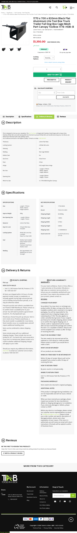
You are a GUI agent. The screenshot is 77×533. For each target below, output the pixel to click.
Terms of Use (37, 528)
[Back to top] (71, 519)
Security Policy (58, 528)
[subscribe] (73, 496)
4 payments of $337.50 (44, 52)
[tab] (8, 117)
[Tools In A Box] (6, 7)
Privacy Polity (48, 528)
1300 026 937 (42, 138)
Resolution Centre (32, 497)
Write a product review (13, 453)
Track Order (30, 494)
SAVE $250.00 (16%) (53, 42)
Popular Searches (5, 532)
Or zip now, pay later (65, 52)
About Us (42, 499)
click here (6, 351)
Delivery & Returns (45, 117)
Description (10, 117)
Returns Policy (44, 496)
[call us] (50, 7)
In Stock (37, 45)
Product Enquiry (68, 81)
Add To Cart (53, 75)
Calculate (65, 97)
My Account (30, 491)
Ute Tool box (32, 133)
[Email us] (55, 501)
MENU (73, 7)
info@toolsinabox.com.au (50, 414)
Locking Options (35, 58)
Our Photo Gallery (45, 508)
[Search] (56, 7)
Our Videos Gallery (45, 505)
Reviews (63, 117)
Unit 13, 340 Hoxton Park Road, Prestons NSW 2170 (15, 495)
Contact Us (43, 502)
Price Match (51, 80)
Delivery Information (43, 491)
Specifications (26, 117)
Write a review (37, 35)
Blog (28, 500)
